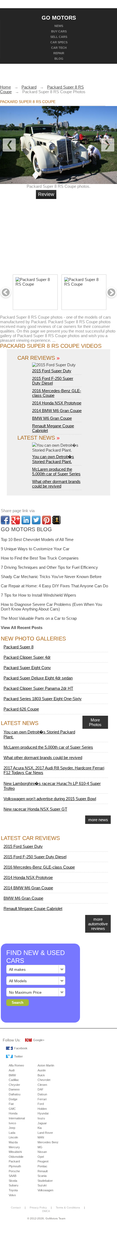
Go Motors (59, 17)
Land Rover (45, 1132)
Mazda (13, 1142)
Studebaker (45, 1180)
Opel (41, 1156)
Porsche (14, 1171)
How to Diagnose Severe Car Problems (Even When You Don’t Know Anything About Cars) (51, 606)
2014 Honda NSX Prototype (56, 403)
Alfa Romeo (16, 1065)
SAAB (12, 1175)
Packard (14, 1161)
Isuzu (41, 1118)
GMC (12, 1108)
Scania (42, 1175)
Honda (13, 1113)
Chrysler (14, 1084)
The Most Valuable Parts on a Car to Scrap (39, 618)
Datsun (42, 1094)
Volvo (12, 1195)
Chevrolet (44, 1079)
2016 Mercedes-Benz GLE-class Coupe (39, 867)
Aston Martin (46, 1065)
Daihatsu (14, 1094)
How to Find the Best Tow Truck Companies (40, 558)
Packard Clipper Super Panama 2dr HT (38, 688)
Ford (41, 1103)
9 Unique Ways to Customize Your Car (35, 548)
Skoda (13, 1180)
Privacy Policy (38, 1207)
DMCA (46, 1211)
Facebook (20, 1048)
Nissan (42, 1151)
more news (98, 819)
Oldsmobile (16, 1156)
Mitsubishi (15, 1151)
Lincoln (13, 1137)
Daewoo (14, 1089)
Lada (12, 1132)
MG (40, 1147)
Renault (43, 1171)
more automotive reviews (98, 924)
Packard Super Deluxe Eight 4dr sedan (38, 678)
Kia (40, 1127)
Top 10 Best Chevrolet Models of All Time (37, 539)
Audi (11, 1070)
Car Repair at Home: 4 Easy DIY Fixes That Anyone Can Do (54, 586)
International (17, 1118)
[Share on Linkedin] (25, 520)
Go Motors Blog (26, 529)
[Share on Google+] (15, 520)
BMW (12, 1075)
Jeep (12, 1127)
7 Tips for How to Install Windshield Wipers (38, 595)
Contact (16, 1207)
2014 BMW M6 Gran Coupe (57, 410)
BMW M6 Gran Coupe (52, 418)
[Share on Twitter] (36, 520)
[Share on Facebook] (5, 520)
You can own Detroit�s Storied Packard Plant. (53, 459)
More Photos (95, 722)
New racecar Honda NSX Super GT (35, 809)
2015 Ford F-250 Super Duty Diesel (52, 380)
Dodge (13, 1099)
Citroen (42, 1084)
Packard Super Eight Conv (27, 667)
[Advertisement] (77, 234)
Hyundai (43, 1113)
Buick (41, 1075)
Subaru (13, 1185)
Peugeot (43, 1161)
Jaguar (42, 1123)
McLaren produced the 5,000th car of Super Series (56, 471)
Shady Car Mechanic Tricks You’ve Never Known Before (51, 576)
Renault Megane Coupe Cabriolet (33, 908)
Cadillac (14, 1079)
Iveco (12, 1123)
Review (46, 194)
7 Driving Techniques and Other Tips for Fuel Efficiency (49, 567)
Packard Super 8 (18, 647)
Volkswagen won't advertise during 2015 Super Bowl (50, 798)
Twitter (18, 1056)
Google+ (38, 1040)
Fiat (11, 1103)
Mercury (14, 1147)
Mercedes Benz (48, 1142)
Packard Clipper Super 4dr (27, 657)
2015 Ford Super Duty (51, 370)
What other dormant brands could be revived (56, 483)
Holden (42, 1108)
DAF (41, 1089)
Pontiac (42, 1166)
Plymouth (15, 1166)
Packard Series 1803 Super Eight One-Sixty (43, 698)
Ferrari (42, 1099)
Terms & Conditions (68, 1207)
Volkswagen (45, 1190)
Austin (42, 1070)
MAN (41, 1137)
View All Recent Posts (21, 627)
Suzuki (42, 1185)
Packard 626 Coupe (21, 709)
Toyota (13, 1190)
